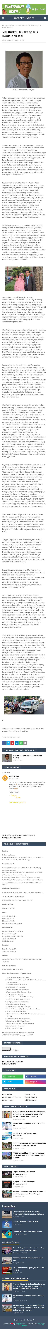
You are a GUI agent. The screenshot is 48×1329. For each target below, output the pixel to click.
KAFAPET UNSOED (24, 18)
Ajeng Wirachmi (9, 40)
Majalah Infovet (30, 1094)
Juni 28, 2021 (14, 779)
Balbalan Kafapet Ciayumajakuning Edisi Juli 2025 (29, 1269)
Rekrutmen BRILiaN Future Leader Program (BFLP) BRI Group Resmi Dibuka (28, 1213)
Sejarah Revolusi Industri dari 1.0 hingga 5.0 (29, 1124)
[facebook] (35, 1076)
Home (16, 1320)
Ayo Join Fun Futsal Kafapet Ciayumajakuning (24, 1183)
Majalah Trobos (7, 1100)
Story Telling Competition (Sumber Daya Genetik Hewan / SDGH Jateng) (29, 1249)
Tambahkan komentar (17, 802)
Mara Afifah (14, 776)
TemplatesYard (20, 1324)
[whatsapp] (12, 1076)
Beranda (5, 25)
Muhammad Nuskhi (15, 25)
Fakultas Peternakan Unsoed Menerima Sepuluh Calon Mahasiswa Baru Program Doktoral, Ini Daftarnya (29, 1307)
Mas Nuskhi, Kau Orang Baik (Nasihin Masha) (27, 756)
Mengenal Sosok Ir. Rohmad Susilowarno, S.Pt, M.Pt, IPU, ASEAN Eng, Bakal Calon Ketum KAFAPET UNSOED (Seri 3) (29, 1114)
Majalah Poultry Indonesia (11, 1097)
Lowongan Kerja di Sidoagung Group (27, 1231)
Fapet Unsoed (7, 1094)
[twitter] (12, 1082)
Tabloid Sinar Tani (31, 1100)
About (23, 1320)
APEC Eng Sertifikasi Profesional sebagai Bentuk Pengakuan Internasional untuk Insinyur (29, 1155)
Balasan (14, 795)
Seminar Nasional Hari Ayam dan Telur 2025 (28, 1259)
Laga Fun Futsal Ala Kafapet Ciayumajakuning (24, 1173)
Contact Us (30, 1320)
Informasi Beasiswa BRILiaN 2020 (25, 1222)
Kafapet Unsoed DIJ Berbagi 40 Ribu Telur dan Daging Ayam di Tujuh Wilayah (29, 1192)
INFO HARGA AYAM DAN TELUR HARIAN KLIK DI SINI (12, 1063)
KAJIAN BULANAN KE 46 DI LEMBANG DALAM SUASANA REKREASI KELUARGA (29, 1144)
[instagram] (35, 1082)
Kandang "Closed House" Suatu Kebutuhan (25, 1134)
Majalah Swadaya (31, 1097)
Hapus (16, 792)
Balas (11, 792)
